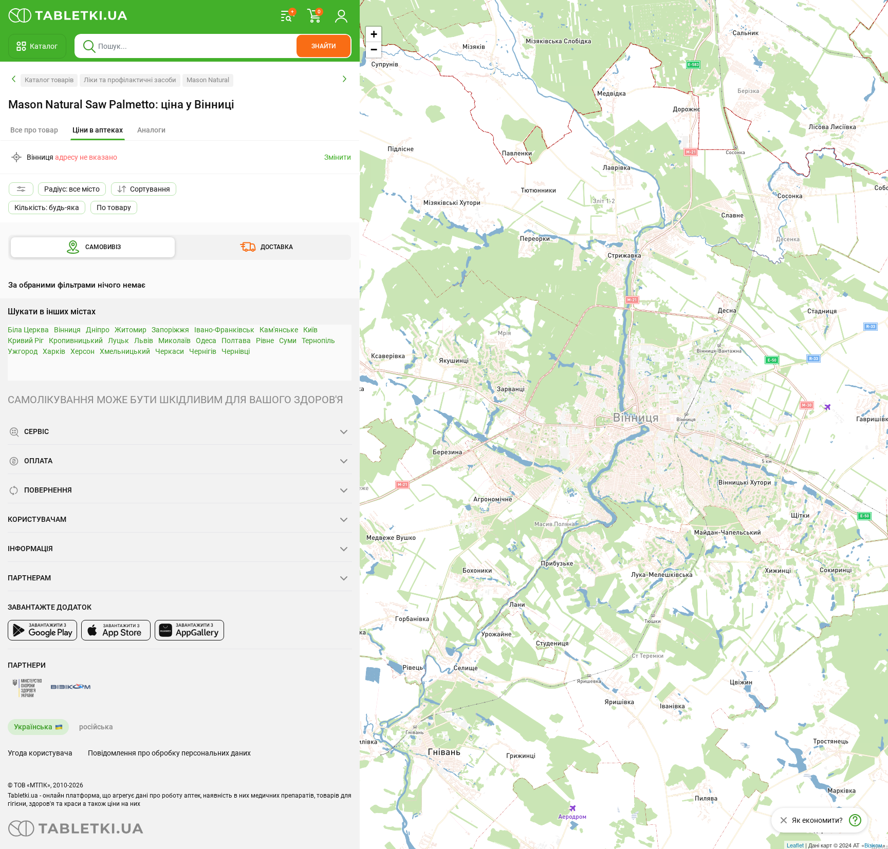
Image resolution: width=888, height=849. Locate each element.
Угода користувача (40, 753)
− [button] (374, 49)
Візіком (873, 845)
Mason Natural (208, 80)
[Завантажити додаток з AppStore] (116, 630)
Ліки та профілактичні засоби (130, 80)
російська (96, 727)
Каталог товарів (49, 80)
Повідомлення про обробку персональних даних (169, 753)
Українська (33, 727)
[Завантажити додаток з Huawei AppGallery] (189, 630)
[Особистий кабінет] (341, 15)
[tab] (97, 130)
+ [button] (374, 34)
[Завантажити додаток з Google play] (42, 630)
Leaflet (795, 845)
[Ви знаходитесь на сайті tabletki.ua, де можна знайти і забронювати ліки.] (68, 15)
